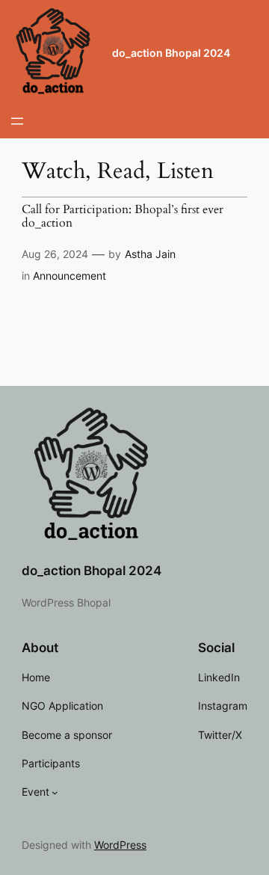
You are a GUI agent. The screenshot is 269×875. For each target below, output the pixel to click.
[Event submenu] (55, 792)
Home (36, 677)
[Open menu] (17, 121)
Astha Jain (150, 254)
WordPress (120, 844)
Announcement (69, 275)
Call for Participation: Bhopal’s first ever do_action (122, 216)
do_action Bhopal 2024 (171, 52)
